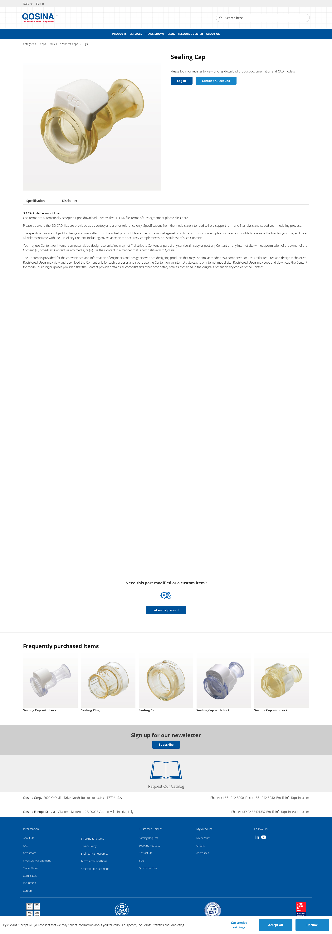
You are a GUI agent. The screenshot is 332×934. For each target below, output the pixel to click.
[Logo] (38, 17)
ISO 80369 (29, 883)
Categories (29, 44)
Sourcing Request (149, 845)
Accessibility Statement (95, 869)
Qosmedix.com (148, 868)
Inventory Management (37, 860)
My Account (203, 838)
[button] (39, 3)
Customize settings (239, 925)
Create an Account (216, 81)
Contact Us (145, 853)
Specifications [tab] (36, 201)
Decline (312, 925)
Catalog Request (148, 838)
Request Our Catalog (166, 786)
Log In (181, 81)
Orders (200, 845)
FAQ (25, 845)
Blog (141, 860)
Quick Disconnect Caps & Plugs (69, 44)
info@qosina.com (297, 798)
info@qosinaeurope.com (292, 812)
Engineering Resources (94, 853)
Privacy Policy (88, 846)
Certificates (30, 875)
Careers (27, 890)
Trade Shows (30, 868)
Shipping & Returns (92, 838)
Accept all (275, 925)
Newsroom (29, 853)
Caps (43, 44)
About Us (28, 838)
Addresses (202, 853)
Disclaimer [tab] (69, 201)
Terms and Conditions (94, 861)
